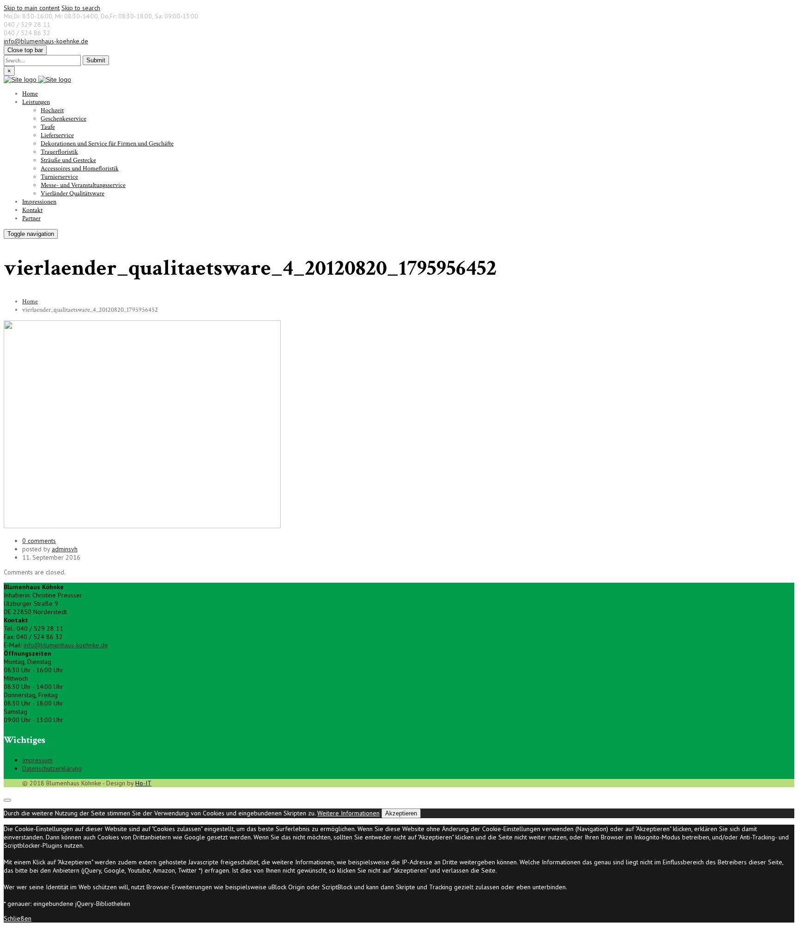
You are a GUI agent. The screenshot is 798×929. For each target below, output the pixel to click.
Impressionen (39, 202)
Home (30, 94)
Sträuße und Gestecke (68, 160)
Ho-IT (143, 783)
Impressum (37, 760)
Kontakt (32, 210)
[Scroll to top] (7, 800)
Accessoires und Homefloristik (80, 168)
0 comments (39, 541)
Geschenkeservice (63, 119)
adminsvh (65, 549)
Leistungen (36, 102)
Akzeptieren (401, 813)
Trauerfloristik (59, 152)
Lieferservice (57, 135)
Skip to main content (32, 8)
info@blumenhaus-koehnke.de (46, 41)
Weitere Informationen (348, 813)
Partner (31, 218)
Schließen (17, 918)
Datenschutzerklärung (52, 768)
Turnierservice (59, 177)
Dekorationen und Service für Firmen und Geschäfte (107, 143)
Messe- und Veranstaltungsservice (83, 185)
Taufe (48, 127)
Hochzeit (52, 110)
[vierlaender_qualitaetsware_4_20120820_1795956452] (142, 526)
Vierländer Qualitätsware (72, 193)
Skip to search (80, 8)
